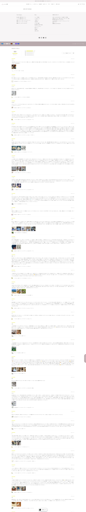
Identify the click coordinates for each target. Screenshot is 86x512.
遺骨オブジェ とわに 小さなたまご (22, 23)
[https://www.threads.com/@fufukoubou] (45, 37)
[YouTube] (43, 37)
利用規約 (36, 29)
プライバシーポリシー (38, 26)
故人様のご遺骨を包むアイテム (21, 17)
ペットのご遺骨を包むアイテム (21, 18)
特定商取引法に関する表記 (39, 24)
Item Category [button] (19, 14)
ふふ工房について (37, 18)
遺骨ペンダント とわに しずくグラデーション (24, 20)
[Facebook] (39, 37)
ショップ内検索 (37, 17)
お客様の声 (36, 21)
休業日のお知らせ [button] (55, 14)
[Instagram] (41, 37)
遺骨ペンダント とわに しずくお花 (22, 21)
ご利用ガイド (37, 20)
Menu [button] (36, 14)
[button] (29, 4)
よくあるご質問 (37, 23)
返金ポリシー (37, 27)
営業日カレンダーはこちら (56, 23)
